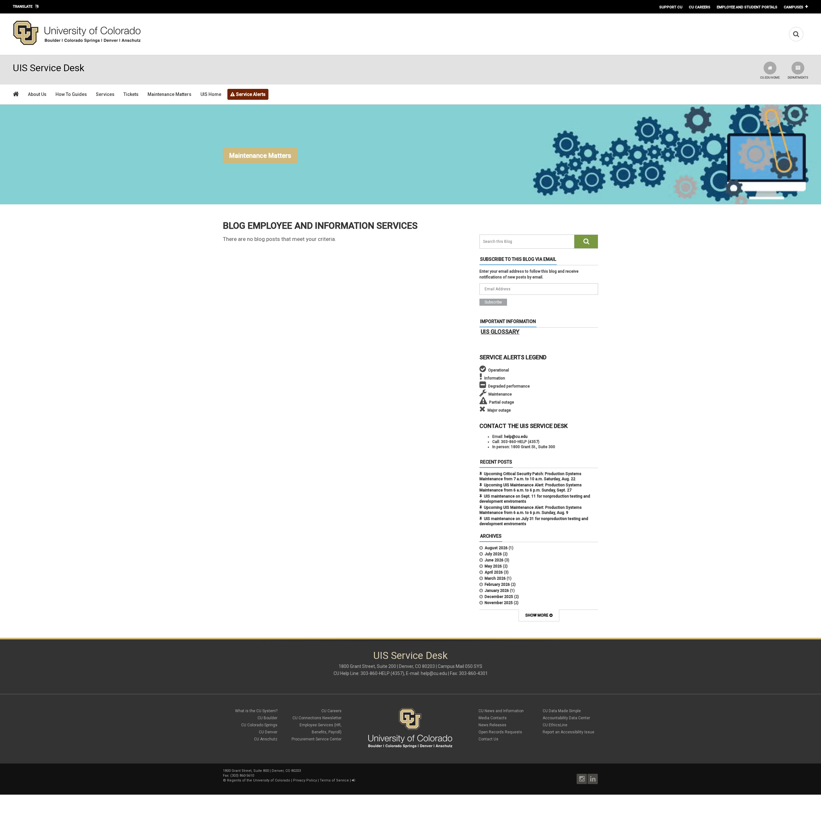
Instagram (582, 779)
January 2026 (497, 590)
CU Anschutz (265, 739)
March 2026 (495, 578)
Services (105, 94)
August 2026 (496, 548)
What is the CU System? (256, 711)
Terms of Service (334, 780)
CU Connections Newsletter (317, 718)
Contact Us (488, 739)
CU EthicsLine (555, 725)
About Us (37, 94)
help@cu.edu (516, 436)
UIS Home (210, 94)
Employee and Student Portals (747, 7)
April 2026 (494, 572)
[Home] (77, 44)
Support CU (670, 7)
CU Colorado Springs (259, 725)
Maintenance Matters (169, 94)
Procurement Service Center (317, 739)
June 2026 (494, 560)
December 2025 (499, 596)
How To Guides (71, 94)
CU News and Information (501, 711)
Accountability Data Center (566, 718)
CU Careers (699, 7)
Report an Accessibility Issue (568, 732)
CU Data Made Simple (562, 711)
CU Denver (268, 732)
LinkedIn (593, 779)
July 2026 (493, 554)
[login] (353, 780)
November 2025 (499, 603)
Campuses (793, 7)
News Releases (492, 725)
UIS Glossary (500, 331)
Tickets (131, 94)
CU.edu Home (770, 77)
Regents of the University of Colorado (258, 780)
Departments (798, 77)
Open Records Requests (500, 732)
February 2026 (497, 584)
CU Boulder (267, 718)
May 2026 (493, 566)
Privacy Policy (305, 780)
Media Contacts (492, 718)
